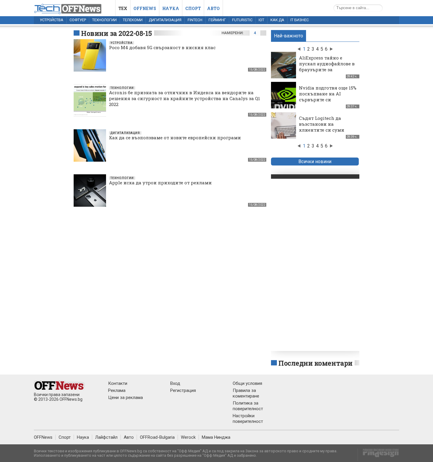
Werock (188, 437)
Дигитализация (165, 20)
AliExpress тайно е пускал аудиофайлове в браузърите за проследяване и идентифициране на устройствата (327, 72)
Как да (277, 20)
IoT (261, 20)
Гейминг (217, 20)
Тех (122, 8)
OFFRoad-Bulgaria (157, 437)
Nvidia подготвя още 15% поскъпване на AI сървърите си (327, 93)
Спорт (193, 8)
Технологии (104, 20)
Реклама (116, 390)
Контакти (117, 383)
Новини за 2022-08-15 (116, 33)
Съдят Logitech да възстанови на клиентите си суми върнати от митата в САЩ (324, 130)
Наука (170, 8)
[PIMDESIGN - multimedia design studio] (378, 455)
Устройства (51, 20)
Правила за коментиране (246, 393)
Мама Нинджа (216, 437)
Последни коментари (315, 363)
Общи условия (247, 383)
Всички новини (314, 161)
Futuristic (242, 20)
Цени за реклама (125, 397)
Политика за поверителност (248, 405)
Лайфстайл (106, 437)
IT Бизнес (299, 20)
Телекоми (133, 20)
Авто (213, 8)
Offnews (144, 8)
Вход (175, 383)
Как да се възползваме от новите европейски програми (175, 137)
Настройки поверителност (248, 418)
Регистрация (183, 390)
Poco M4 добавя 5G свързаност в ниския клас (162, 47)
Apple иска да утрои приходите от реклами (160, 183)
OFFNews (43, 437)
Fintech (195, 20)
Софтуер (78, 20)
